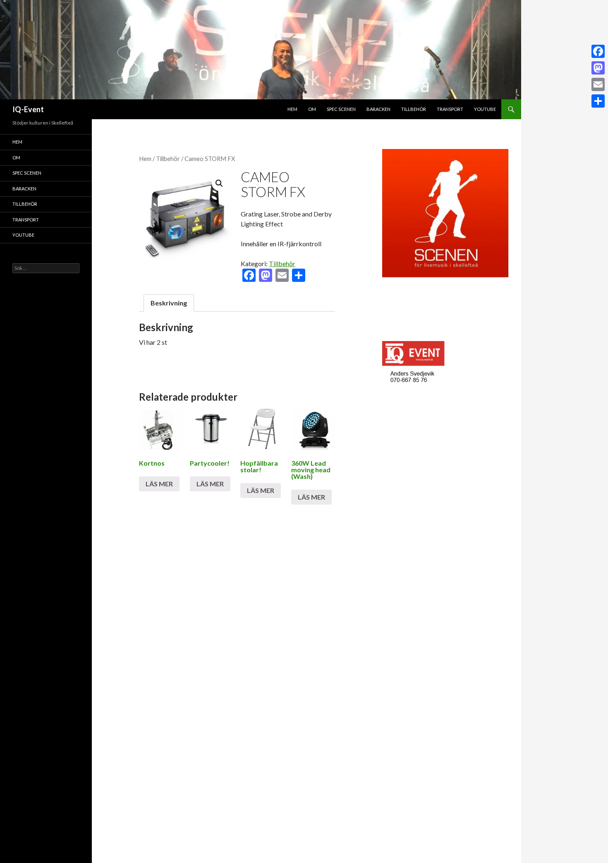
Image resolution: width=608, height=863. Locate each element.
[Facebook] (598, 51)
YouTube (485, 109)
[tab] (169, 303)
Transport (450, 109)
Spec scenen (341, 109)
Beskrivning (169, 303)
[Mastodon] (598, 68)
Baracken (378, 109)
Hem (292, 109)
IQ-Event (28, 109)
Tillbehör (413, 109)
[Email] (598, 84)
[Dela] (598, 101)
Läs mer (159, 484)
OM (312, 109)
